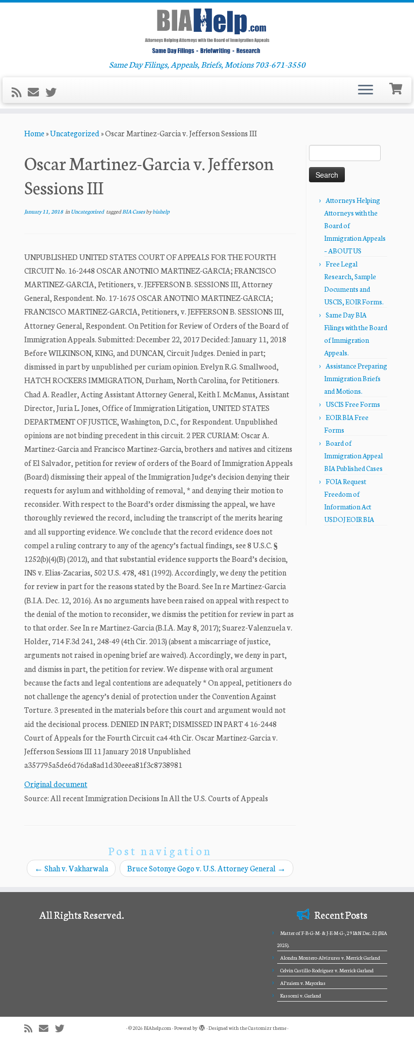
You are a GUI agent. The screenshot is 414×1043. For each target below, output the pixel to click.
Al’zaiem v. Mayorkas (303, 982)
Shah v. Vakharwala (71, 868)
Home (34, 133)
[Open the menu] (365, 90)
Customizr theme (267, 1027)
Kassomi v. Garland (300, 995)
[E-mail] (36, 92)
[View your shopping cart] (397, 87)
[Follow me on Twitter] (54, 92)
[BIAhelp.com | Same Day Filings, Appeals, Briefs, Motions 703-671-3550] (207, 31)
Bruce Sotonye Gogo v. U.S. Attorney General (206, 868)
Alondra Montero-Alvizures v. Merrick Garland (330, 957)
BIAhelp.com (157, 1027)
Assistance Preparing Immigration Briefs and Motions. (355, 378)
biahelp (161, 211)
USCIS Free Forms (353, 404)
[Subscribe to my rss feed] (20, 92)
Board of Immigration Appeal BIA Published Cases (353, 455)
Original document (55, 783)
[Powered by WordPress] (201, 1025)
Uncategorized (74, 133)
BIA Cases (134, 211)
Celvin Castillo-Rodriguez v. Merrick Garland (327, 970)
